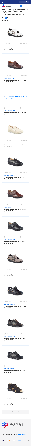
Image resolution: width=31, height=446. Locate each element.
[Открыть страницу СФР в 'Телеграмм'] (13, 440)
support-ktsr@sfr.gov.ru (23, 434)
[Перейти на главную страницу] (8, 5)
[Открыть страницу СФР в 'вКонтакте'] (20, 440)
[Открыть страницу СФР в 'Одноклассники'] (8, 440)
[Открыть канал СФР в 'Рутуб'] (3, 440)
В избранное (8, 43)
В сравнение (24, 43)
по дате (26, 18)
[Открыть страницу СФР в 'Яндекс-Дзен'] (27, 440)
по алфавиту (19, 18)
